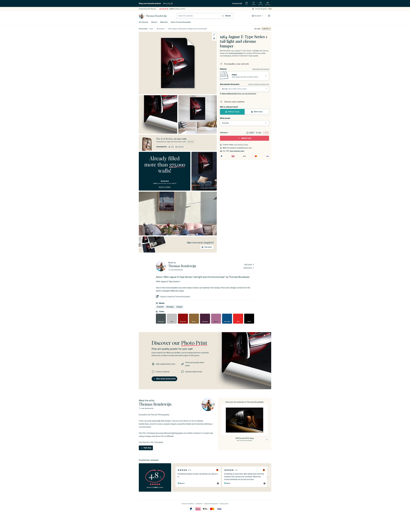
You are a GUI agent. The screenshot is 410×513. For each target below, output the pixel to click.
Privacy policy (224, 504)
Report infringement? (211, 504)
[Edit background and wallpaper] (214, 38)
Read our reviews (164, 187)
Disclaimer (199, 504)
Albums (154, 22)
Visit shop (248, 264)
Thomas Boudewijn (156, 15)
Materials (164, 22)
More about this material (261, 69)
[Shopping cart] (269, 16)
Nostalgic (170, 307)
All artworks (143, 22)
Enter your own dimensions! (239, 94)
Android (181, 147)
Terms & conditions (188, 504)
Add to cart (246, 138)
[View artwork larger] (214, 34)
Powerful (160, 307)
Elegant (179, 307)
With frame (258, 112)
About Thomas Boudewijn (181, 22)
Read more (248, 268)
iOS (172, 147)
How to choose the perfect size (258, 84)
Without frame (233, 112)
